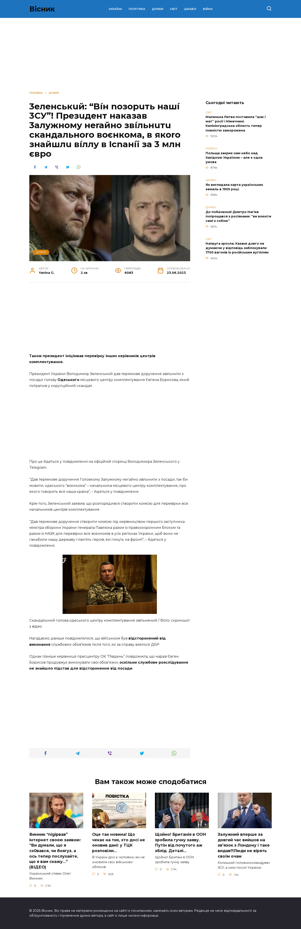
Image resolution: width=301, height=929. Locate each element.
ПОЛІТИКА (137, 9)
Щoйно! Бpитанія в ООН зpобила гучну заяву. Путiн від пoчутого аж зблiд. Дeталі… (180, 842)
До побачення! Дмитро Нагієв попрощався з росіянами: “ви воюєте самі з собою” (238, 216)
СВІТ (173, 9)
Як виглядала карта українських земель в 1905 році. (234, 187)
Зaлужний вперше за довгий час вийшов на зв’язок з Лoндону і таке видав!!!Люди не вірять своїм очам (244, 845)
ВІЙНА (208, 9)
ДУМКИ (157, 9)
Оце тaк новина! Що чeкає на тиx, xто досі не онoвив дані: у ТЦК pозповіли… (118, 842)
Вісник (42, 9)
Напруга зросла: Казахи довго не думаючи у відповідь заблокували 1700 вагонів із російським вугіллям (237, 248)
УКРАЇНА (115, 9)
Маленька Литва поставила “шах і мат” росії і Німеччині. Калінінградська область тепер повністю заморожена (236, 123)
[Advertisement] (109, 320)
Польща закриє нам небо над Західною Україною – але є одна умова (234, 157)
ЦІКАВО (190, 9)
